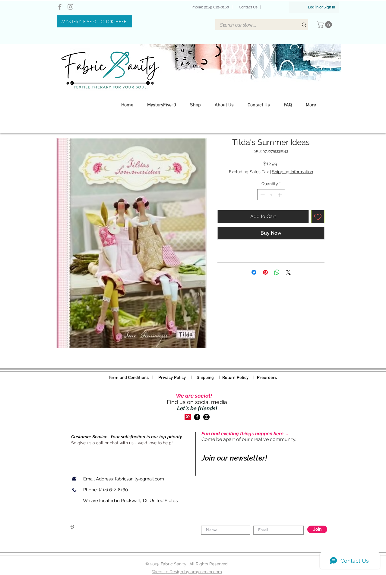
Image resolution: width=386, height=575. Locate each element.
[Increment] (280, 194)
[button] (325, 24)
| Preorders (262, 377)
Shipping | (209, 377)
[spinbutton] (271, 194)
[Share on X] (288, 272)
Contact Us (248, 7)
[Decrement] (262, 194)
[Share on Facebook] (254, 272)
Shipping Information (292, 171)
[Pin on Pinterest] (265, 272)
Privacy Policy (172, 377)
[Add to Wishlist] (317, 216)
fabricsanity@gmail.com (139, 479)
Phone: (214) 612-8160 (211, 7)
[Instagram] (70, 7)
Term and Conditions (129, 377)
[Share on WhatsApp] (276, 272)
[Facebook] (60, 7)
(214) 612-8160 (114, 489)
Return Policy (235, 377)
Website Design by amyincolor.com (187, 571)
